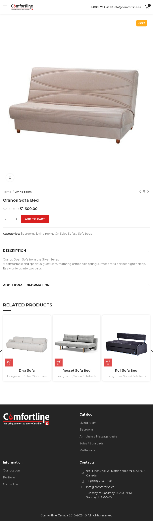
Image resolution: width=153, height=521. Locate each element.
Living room (23, 191)
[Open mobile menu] (5, 7)
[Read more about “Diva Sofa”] (9, 362)
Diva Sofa (27, 370)
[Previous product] (140, 192)
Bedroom (27, 233)
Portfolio (9, 477)
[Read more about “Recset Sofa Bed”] (59, 362)
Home (7, 191)
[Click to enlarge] (10, 178)
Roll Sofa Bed (126, 370)
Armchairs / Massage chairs (98, 436)
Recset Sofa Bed (76, 370)
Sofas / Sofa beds (80, 233)
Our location (11, 470)
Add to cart (35, 219)
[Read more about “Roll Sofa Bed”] (108, 362)
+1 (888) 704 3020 (101, 7)
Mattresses (87, 450)
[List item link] (114, 481)
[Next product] (148, 192)
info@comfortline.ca (127, 7)
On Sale (60, 233)
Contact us (10, 484)
